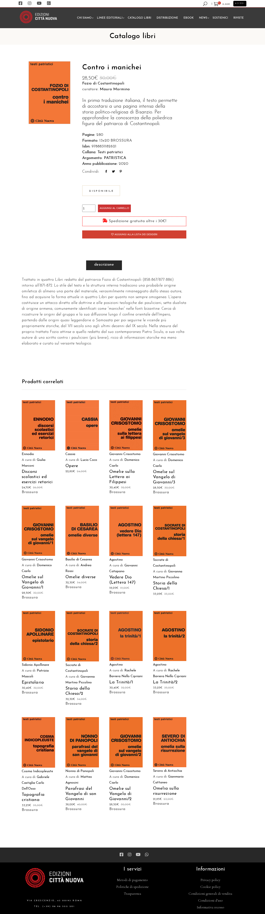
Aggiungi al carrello (114, 208)
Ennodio (28, 454)
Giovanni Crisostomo (125, 454)
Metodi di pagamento (132, 880)
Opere (71, 466)
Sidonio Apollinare (35, 665)
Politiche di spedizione (132, 887)
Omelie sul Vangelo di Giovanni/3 (164, 477)
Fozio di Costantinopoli (103, 83)
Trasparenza (132, 893)
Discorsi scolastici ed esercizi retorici (37, 477)
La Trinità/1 (121, 682)
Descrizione (104, 265)
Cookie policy (210, 887)
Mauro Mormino (115, 89)
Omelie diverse (80, 577)
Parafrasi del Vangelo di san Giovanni (80, 793)
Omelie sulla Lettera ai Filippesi (122, 477)
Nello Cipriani (132, 676)
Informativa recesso (210, 907)
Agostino (116, 559)
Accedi (240, 3)
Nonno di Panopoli (79, 771)
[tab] (104, 265)
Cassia (70, 454)
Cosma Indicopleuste (37, 771)
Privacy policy (210, 880)
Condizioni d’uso (210, 900)
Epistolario (33, 682)
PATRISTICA (115, 158)
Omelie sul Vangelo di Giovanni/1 (33, 582)
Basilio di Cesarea (78, 559)
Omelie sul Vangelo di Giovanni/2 (120, 793)
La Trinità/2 (165, 682)
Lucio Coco (89, 460)
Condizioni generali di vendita (210, 893)
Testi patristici (110, 152)
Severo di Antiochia (167, 771)
